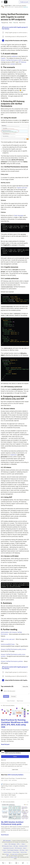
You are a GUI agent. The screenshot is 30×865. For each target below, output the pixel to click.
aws (10, 22)
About (24, 848)
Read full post (5, 744)
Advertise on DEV (23, 846)
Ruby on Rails (14, 857)
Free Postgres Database (12, 850)
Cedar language (18, 215)
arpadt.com (25, 7)
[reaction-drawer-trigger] (3, 862)
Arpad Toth (7, 5)
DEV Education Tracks (7, 846)
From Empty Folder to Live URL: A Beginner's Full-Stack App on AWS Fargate (14, 795)
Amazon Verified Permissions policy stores (13, 649)
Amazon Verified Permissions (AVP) (11, 60)
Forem (7, 854)
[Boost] (23, 862)
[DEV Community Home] (5, 2)
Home (6, 844)
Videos (23, 844)
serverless (22, 22)
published (14, 56)
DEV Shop (22, 850)
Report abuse (20, 700)
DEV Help (16, 846)
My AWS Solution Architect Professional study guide (12, 823)
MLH (27, 850)
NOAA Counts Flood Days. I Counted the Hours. (13, 779)
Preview (13, 696)
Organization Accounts (8, 848)
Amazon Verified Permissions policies (12, 661)
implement (13, 454)
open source (15, 854)
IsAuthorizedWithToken (8, 644)
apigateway (4, 22)
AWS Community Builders (19, 5)
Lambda (12, 64)
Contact (4, 850)
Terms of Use (24, 852)
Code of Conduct (11, 700)
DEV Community (7, 840)
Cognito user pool (22, 187)
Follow (15, 756)
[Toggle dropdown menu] (28, 705)
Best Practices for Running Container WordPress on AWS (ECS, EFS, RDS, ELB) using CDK (14, 723)
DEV (7, 855)
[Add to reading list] (17, 862)
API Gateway (22, 62)
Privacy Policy (16, 852)
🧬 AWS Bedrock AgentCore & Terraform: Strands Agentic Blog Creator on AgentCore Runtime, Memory (14, 786)
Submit (6, 696)
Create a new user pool (8, 639)
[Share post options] (27, 863)
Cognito (3, 58)
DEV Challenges (12, 844)
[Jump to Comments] (10, 862)
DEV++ (18, 844)
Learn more (15, 769)
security (15, 22)
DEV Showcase (18, 848)
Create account (24, 2)
